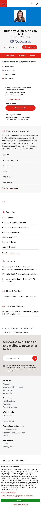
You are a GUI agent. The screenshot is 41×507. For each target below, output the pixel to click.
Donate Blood (8, 421)
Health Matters (9, 401)
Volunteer (7, 418)
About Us (6, 384)
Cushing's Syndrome (10, 232)
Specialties (10, 55)
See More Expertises (9, 253)
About (32, 55)
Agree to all (20, 500)
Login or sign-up (11, 117)
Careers (6, 443)
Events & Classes (10, 407)
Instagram (6, 460)
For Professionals (10, 429)
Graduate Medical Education (14, 432)
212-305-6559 (12, 47)
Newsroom (7, 404)
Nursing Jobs (8, 446)
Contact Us (7, 393)
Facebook (20, 460)
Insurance (22, 55)
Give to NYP (7, 415)
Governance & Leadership (13, 387)
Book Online (31, 47)
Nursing (6, 435)
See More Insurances (10, 188)
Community (7, 390)
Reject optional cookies (20, 504)
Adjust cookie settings (8, 492)
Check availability (20, 108)
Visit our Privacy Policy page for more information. (17, 496)
